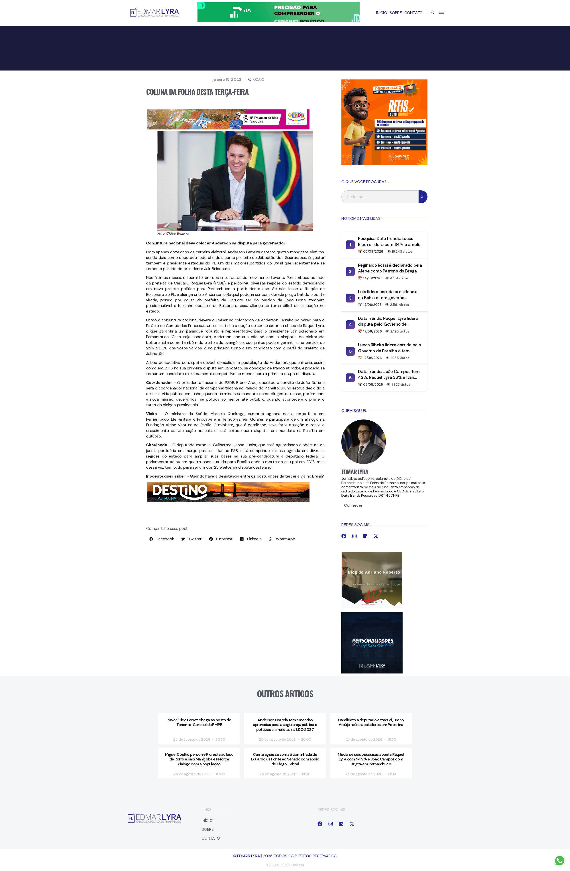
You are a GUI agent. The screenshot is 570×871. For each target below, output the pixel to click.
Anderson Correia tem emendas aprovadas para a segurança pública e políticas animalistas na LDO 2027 (285, 724)
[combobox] (380, 196)
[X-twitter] (375, 536)
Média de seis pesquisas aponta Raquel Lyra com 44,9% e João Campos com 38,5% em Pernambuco (371, 759)
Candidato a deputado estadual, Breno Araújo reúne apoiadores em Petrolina (371, 722)
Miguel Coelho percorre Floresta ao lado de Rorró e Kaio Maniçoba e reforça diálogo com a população (199, 759)
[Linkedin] (365, 536)
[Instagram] (354, 536)
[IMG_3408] (228, 501)
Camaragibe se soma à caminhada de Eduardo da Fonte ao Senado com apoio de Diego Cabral (285, 759)
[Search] (423, 196)
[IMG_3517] (384, 164)
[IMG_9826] (278, 21)
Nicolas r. (298, 865)
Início (381, 12)
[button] (432, 12)
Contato (413, 12)
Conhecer (353, 505)
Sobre (396, 12)
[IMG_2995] (228, 128)
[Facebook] (343, 536)
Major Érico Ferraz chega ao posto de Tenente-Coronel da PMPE (199, 722)
